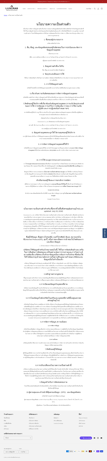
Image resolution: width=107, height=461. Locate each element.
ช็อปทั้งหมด (7, 418)
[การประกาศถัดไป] (102, 1)
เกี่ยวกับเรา (32, 418)
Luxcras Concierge (58, 423)
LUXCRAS (9, 457)
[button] (32, 8)
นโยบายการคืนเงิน (34, 423)
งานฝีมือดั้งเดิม (7, 423)
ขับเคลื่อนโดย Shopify (15, 457)
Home (5, 15)
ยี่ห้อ (5, 420)
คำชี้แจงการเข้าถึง (33, 429)
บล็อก (5, 426)
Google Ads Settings (53, 190)
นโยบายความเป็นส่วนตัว (15, 15)
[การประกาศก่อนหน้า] (4, 1)
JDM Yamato (82, 420)
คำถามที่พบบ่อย (58, 420)
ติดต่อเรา (56, 418)
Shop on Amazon (83, 418)
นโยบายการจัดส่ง (33, 420)
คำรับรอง (6, 429)
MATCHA (81, 426)
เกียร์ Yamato (82, 423)
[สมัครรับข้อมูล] (30, 438)
